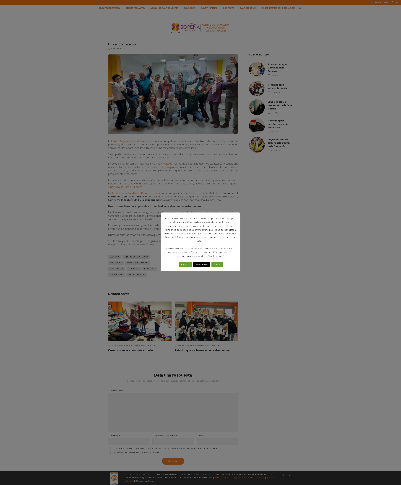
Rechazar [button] (185, 264)
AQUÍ (200, 241)
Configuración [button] (201, 264)
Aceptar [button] (217, 264)
